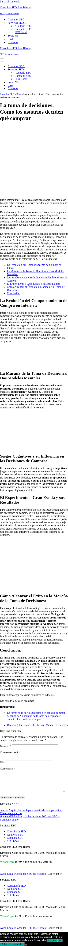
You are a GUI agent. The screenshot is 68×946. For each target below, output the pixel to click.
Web (2, 762)
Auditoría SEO (23, 25)
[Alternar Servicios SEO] (60, 69)
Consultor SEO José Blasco (30, 873)
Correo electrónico (11, 752)
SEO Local (21, 32)
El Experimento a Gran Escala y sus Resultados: (33, 283)
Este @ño (6, 803)
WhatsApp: (7, 861)
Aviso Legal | (7, 873)
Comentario (7, 768)
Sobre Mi (13, 35)
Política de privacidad (12, 944)
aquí (51, 694)
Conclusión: (13, 293)
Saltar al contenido (10, 1)
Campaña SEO (23, 29)
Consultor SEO (16, 19)
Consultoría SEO (16, 831)
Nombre (5, 746)
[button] (25, 22)
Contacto (13, 42)
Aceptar (52, 940)
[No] (26, 944)
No (60, 940)
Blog (10, 38)
